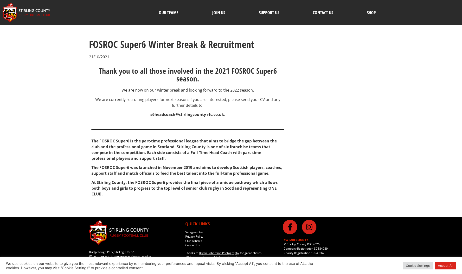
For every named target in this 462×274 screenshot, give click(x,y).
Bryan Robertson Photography (219, 253)
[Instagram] (309, 227)
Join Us (218, 12)
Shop (371, 12)
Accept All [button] (445, 265)
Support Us (269, 12)
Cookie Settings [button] (418, 265)
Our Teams (168, 12)
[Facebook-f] (290, 227)
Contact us (323, 12)
